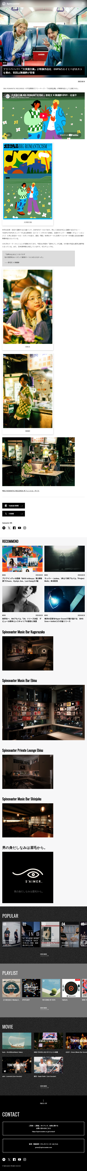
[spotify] (4, 529)
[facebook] (14, 529)
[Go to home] (11, 3)
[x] (9, 529)
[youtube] (19, 529)
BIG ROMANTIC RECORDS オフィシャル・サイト (21, 491)
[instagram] (25, 529)
